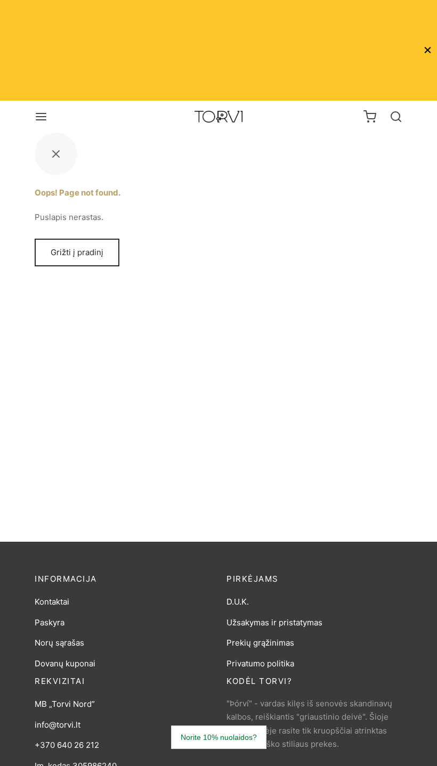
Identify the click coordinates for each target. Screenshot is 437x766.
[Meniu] (41, 116)
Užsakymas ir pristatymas (274, 622)
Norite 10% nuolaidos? (219, 737)
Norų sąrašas (59, 643)
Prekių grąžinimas (260, 643)
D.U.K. (237, 602)
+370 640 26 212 (67, 745)
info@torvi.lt (57, 725)
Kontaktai (52, 602)
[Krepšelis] (369, 116)
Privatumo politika (260, 663)
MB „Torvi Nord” (65, 704)
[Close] (428, 50)
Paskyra (49, 622)
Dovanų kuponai (65, 663)
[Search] (396, 116)
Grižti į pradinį (77, 252)
